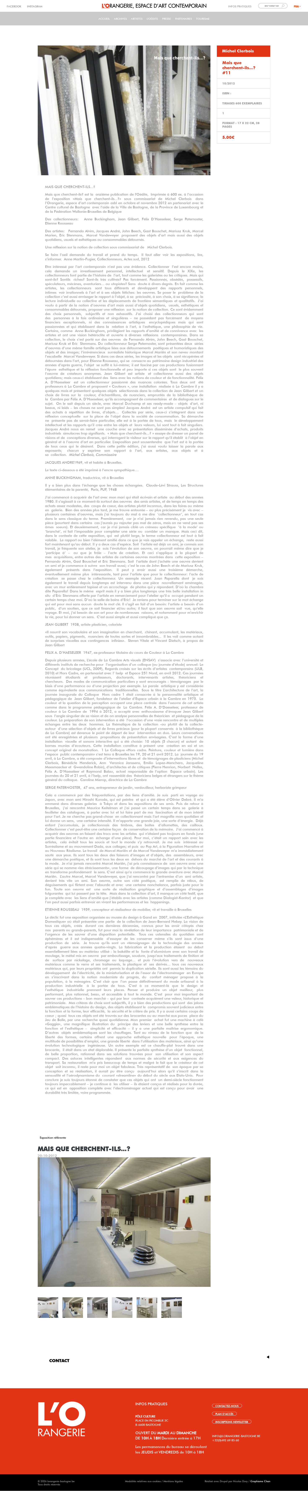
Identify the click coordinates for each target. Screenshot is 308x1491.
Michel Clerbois (238, 51)
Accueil (104, 18)
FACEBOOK (14, 6)
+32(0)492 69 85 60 (225, 1440)
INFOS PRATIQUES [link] (239, 6)
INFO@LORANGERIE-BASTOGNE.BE (236, 1435)
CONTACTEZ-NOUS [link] (227, 1405)
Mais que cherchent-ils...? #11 (238, 68)
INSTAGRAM (34, 6)
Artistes (136, 18)
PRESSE (166, 18)
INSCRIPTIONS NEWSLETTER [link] (231, 1421)
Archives (120, 18)
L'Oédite (152, 18)
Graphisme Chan (260, 1481)
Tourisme (203, 18)
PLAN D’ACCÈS (224, 1413)
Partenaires (183, 18)
